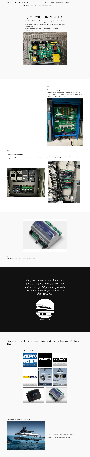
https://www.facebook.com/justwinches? (18, 419)
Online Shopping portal (20, 2)
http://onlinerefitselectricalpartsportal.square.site (37, 5)
